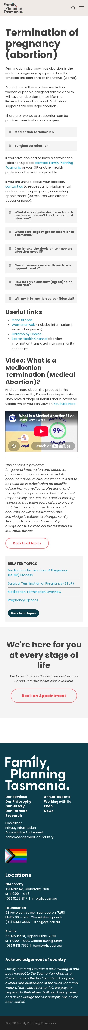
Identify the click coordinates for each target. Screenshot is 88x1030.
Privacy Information (20, 827)
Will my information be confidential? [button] (44, 298)
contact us (14, 186)
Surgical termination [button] (32, 146)
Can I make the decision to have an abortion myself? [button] (43, 250)
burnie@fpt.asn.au (47, 945)
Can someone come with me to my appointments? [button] (43, 266)
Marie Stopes (22, 320)
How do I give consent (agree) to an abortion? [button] (44, 283)
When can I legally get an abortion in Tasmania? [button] (44, 233)
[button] (81, 8)
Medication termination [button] (34, 132)
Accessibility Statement (24, 832)
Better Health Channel (29, 338)
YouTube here (64, 403)
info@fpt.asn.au (44, 898)
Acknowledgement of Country (29, 837)
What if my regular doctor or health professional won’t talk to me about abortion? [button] (44, 215)
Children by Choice (27, 334)
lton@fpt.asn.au (47, 922)
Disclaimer (13, 823)
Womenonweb (23, 324)
